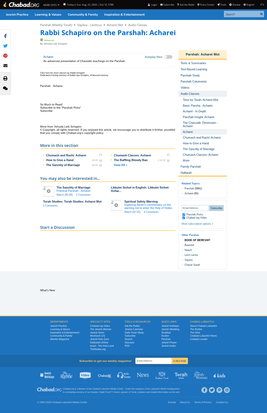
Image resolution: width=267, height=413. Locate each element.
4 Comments (151, 211)
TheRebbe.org (98, 349)
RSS (127, 345)
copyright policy (93, 132)
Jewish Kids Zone (99, 339)
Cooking (162, 375)
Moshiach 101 (97, 335)
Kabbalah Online (99, 342)
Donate (236, 4)
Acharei (189, 193)
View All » (120, 165)
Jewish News (97, 332)
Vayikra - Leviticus (89, 25)
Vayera (188, 259)
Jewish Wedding (170, 329)
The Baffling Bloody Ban (131, 160)
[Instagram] (227, 390)
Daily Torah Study (134, 332)
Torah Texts (181, 375)
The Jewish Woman (100, 329)
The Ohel (195, 332)
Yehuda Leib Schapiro (55, 43)
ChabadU (105, 375)
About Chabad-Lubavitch (203, 326)
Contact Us (222, 402)
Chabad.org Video (196, 217)
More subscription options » (197, 223)
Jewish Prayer (169, 342)
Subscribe (130, 335)
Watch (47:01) (132, 211)
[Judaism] (21, 4)
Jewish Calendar (134, 329)
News (143, 375)
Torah (134, 392)
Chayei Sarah (192, 264)
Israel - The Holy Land (102, 345)
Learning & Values (48, 14)
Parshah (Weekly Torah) (56, 25)
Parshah (192, 54)
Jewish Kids (220, 375)
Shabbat (166, 332)
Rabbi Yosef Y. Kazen (109, 392)
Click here (45, 73)
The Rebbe (196, 329)
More (186, 160)
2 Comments (83, 194)
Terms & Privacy (202, 402)
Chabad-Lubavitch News (203, 335)
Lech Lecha (191, 254)
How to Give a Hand (60, 160)
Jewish (154, 392)
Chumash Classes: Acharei (132, 155)
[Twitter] (212, 390)
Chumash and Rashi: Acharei (66, 155)
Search (128, 339)
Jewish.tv (85, 375)
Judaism (142, 392)
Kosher (165, 335)
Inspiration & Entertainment (124, 14)
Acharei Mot (115, 25)
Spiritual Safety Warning (141, 201)
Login (154, 4)
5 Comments (50, 205)
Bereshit (189, 245)
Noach (188, 250)
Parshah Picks (194, 214)
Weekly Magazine (59, 339)
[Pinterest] (219, 390)
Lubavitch (105, 389)
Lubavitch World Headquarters (165, 389)
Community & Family (83, 14)
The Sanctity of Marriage (63, 165)
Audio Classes (137, 25)
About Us (185, 402)
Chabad (96, 389)
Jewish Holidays (170, 326)
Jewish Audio (168, 345)
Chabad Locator (199, 339)
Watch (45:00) (65, 194)
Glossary (129, 342)
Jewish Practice (17, 14)
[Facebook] (204, 390)
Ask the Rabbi (187, 4)
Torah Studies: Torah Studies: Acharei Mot (72, 201)
